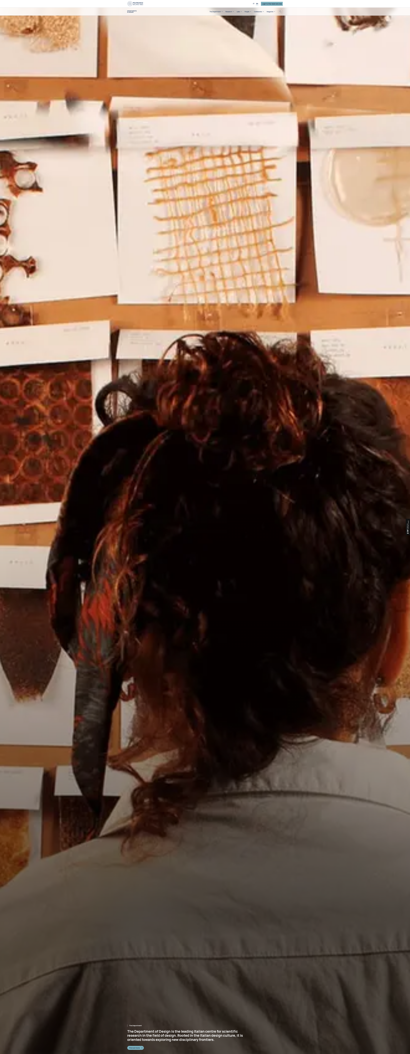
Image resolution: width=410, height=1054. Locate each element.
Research (229, 12)
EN (257, 4)
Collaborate (258, 12)
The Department (215, 12)
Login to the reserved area (272, 4)
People (247, 12)
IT (253, 4)
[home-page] (132, 11)
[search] (280, 11)
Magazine (270, 12)
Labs (238, 12)
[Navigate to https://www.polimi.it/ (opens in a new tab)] (135, 3)
